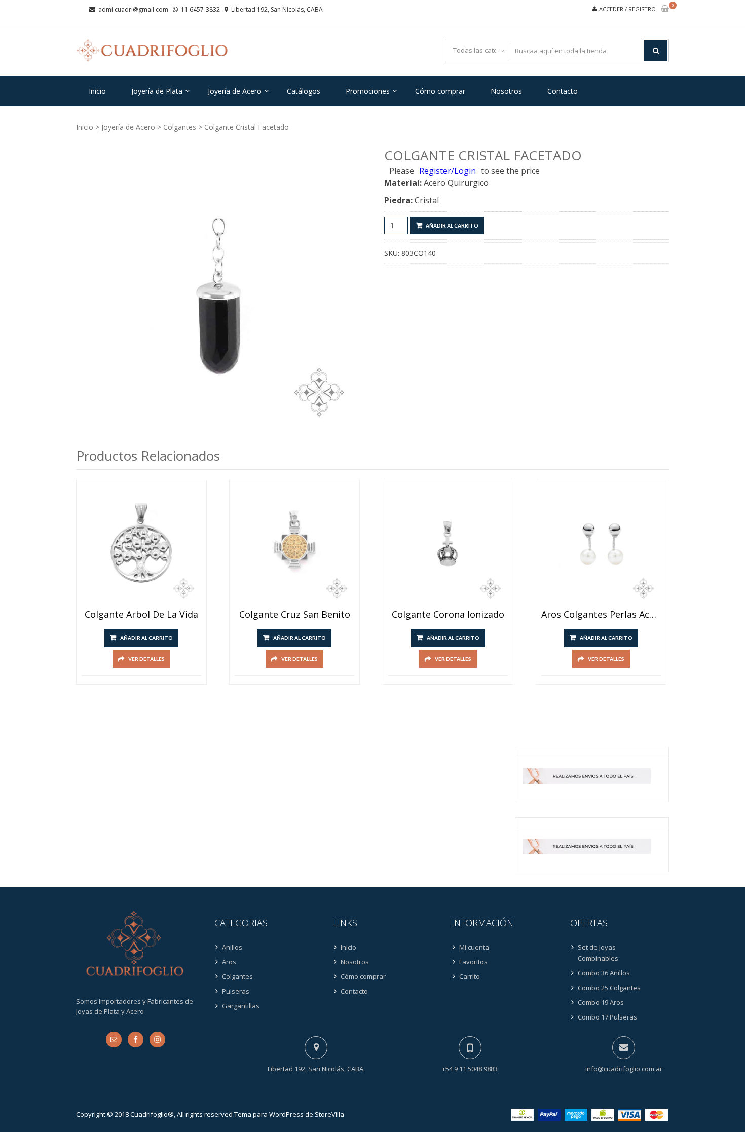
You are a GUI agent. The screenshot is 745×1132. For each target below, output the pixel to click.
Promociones (368, 91)
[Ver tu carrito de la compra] (665, 9)
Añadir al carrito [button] (146, 638)
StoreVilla (329, 1114)
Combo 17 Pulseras (607, 1017)
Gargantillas (240, 1005)
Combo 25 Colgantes (609, 987)
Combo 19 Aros (601, 1002)
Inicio (97, 91)
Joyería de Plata (156, 91)
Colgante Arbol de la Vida (141, 614)
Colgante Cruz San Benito (294, 614)
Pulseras (235, 991)
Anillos (232, 947)
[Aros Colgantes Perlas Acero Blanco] (601, 545)
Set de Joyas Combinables (598, 952)
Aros (229, 961)
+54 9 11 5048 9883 (470, 1068)
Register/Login (447, 170)
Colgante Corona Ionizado (448, 614)
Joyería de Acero (235, 91)
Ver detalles (146, 659)
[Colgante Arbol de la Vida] (141, 545)
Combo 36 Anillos (604, 972)
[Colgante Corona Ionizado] (448, 545)
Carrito (469, 976)
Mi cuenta (474, 947)
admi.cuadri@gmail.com (133, 9)
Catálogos (303, 91)
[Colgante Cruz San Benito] (294, 545)
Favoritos (473, 961)
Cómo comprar (440, 91)
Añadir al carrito (452, 225)
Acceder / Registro (627, 9)
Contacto (562, 91)
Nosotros (506, 91)
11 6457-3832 (200, 9)
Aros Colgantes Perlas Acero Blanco (601, 614)
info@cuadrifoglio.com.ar (623, 1068)
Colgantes (179, 127)
